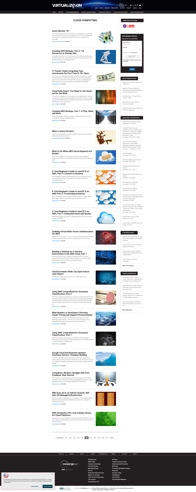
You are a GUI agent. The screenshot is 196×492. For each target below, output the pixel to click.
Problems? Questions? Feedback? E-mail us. (103, 489)
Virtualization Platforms (121, 12)
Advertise (122, 8)
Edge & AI (61, 12)
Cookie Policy (103, 488)
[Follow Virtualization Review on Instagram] (137, 5)
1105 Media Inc (84, 488)
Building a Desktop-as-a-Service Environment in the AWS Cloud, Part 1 (69, 252)
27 (90, 438)
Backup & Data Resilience (137, 12)
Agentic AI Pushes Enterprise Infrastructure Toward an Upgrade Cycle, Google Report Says (132, 90)
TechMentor (116, 475)
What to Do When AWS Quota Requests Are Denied (72, 152)
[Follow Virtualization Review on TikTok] (135, 5)
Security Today (116, 473)
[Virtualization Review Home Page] (68, 6)
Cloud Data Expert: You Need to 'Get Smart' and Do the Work (72, 92)
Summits (135, 8)
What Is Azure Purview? (63, 131)
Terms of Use (112, 488)
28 (95, 438)
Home (96, 8)
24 (78, 438)
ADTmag (114, 459)
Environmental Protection (120, 464)
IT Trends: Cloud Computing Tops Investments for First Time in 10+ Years (70, 72)
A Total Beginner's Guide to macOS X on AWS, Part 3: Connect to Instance (70, 172)
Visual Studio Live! (93, 481)
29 (99, 438)
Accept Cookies (47, 486)
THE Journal (91, 479)
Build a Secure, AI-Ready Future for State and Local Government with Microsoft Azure (132, 287)
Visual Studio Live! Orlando (130, 188)
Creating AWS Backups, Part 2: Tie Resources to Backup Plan (68, 52)
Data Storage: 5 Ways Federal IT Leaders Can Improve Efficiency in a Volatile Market (133, 253)
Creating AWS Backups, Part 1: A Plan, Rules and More (72, 112)
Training (128, 8)
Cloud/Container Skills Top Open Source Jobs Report (70, 272)
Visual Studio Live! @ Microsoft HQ (132, 223)
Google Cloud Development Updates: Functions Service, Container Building (69, 354)
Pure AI (90, 470)
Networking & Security (105, 12)
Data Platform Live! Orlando (130, 182)
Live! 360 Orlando (127, 153)
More (140, 8)
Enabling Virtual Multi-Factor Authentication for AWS (72, 232)
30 (103, 438)
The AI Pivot (116, 477)
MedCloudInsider (93, 468)
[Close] (52, 474)
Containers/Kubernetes (72, 12)
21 (66, 438)
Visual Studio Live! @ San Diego (131, 122)
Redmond (115, 470)
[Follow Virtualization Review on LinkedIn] (131, 5)
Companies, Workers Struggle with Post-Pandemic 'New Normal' (71, 374)
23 (74, 438)
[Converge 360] (69, 464)
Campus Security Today (119, 461)
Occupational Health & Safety (121, 468)
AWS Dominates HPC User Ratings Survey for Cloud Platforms (71, 414)
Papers (101, 8)
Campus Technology (94, 464)
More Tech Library (128, 265)
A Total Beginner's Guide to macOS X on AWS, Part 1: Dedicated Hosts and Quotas (71, 212)
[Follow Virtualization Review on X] (133, 5)
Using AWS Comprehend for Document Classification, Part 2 (70, 292)
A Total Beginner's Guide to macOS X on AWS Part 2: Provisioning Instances (70, 192)
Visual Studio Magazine (119, 479)
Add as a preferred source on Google (123, 5)
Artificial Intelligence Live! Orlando (132, 160)
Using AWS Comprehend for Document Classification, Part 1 (70, 333)
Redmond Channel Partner (96, 473)
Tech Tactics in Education (96, 477)
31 (107, 438)
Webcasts (107, 8)
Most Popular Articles (129, 78)
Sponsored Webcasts (129, 273)
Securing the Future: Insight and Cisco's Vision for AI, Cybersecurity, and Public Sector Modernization (132, 279)
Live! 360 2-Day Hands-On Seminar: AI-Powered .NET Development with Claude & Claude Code (133, 196)
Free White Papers (128, 232)
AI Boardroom (92, 459)
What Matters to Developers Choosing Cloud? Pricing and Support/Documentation (72, 313)
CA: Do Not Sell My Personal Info (125, 488)
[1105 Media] (67, 470)
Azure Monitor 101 (60, 31)
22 (70, 438)
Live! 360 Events (93, 466)
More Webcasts (127, 310)
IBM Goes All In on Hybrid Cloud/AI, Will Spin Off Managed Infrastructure (70, 394)
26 (87, 438)
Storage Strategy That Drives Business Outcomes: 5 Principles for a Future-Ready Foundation (133, 295)
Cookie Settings (35, 486)
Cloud (54, 12)
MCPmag (115, 466)
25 (82, 438)
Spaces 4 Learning (93, 475)
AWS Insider (91, 461)
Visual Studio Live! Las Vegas (131, 216)
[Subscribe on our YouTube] (127, 27)
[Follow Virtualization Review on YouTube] (140, 5)
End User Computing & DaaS (89, 12)
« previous (59, 438)
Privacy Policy (134, 52)
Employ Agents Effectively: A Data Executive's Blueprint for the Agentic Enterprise (133, 238)
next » (112, 438)
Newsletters (114, 8)
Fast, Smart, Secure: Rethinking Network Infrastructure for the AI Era (132, 303)
